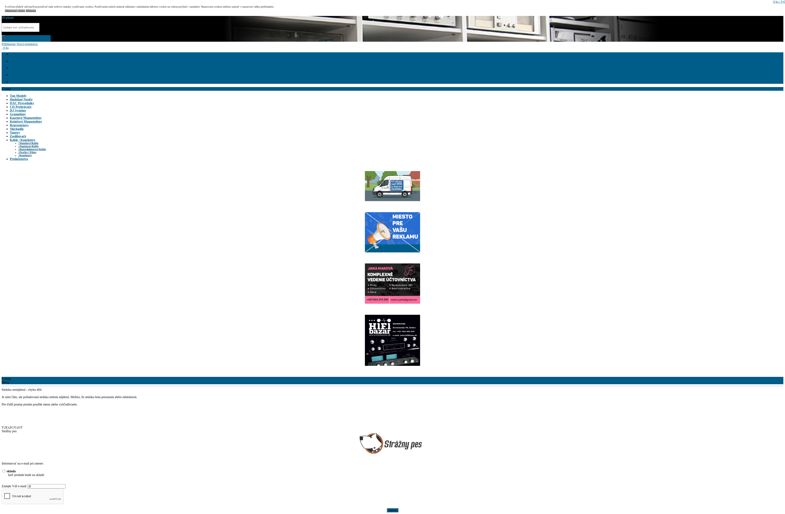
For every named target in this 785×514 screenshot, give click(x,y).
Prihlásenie (9, 44)
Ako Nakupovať (22, 61)
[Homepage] (12, 54)
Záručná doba (21, 75)
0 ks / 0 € (779, 1)
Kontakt (17, 82)
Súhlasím (31, 10)
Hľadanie (8, 17)
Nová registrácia (27, 44)
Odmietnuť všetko (15, 10)
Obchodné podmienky (26, 68)
